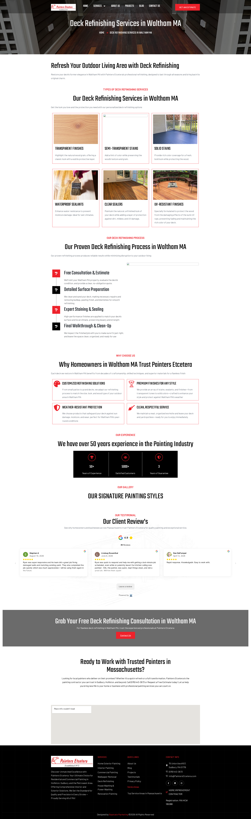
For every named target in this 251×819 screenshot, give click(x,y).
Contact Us (154, 6)
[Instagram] (181, 783)
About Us (115, 6)
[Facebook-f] (168, 783)
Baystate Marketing (118, 814)
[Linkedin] (175, 783)
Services (97, 6)
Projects (129, 6)
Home (85, 6)
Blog (141, 6)
